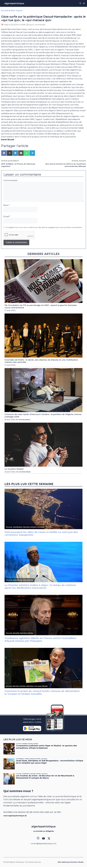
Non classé (16, 10)
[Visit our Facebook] (38, 838)
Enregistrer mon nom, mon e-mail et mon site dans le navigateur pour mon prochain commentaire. (44, 227)
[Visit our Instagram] (43, 838)
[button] (80, 3)
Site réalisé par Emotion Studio (71, 862)
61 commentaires (23, 420)
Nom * (7, 205)
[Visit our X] (49, 838)
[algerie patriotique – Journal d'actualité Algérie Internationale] (14, 3)
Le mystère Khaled (14, 469)
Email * (7, 216)
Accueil (5, 10)
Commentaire (10, 180)
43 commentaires (23, 472)
